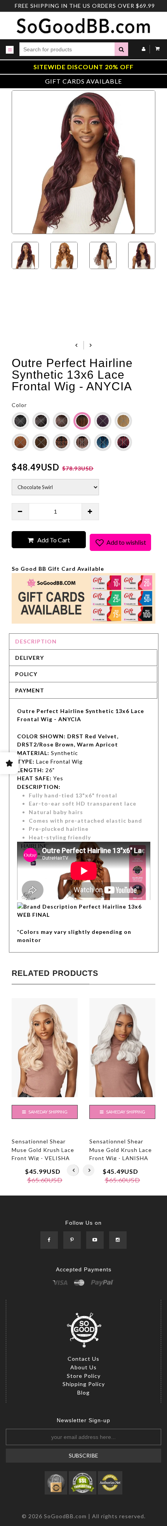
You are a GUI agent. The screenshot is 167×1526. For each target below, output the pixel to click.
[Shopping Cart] (155, 48)
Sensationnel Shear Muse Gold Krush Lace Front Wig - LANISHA (120, 1149)
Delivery (29, 657)
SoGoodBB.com (65, 1516)
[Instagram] (118, 1240)
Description (36, 641)
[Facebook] (49, 1240)
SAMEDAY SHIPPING (48, 1112)
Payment (29, 690)
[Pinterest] (72, 1240)
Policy (26, 674)
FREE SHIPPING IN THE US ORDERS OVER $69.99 (85, 5)
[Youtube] (95, 1240)
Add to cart (53, 540)
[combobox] (67, 49)
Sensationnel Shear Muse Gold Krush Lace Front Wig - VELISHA (43, 1149)
